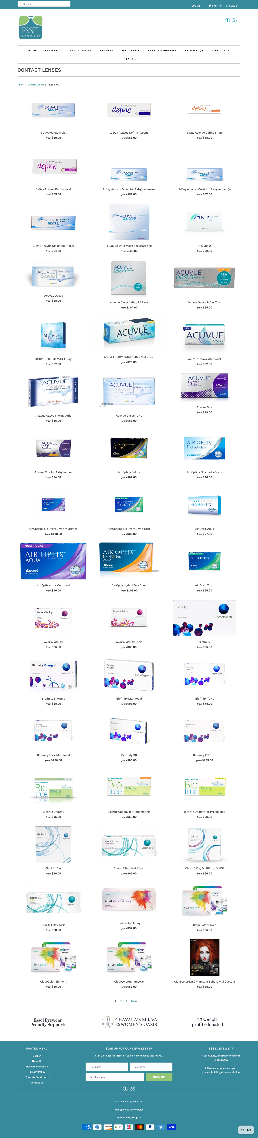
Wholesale (131, 50)
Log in (196, 6)
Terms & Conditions (37, 1077)
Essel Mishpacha (162, 50)
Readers (107, 50)
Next (134, 1001)
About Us (37, 1061)
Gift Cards (221, 50)
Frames (51, 50)
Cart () (216, 6)
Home (32, 50)
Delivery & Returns (37, 1066)
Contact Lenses (79, 50)
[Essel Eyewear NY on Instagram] (234, 20)
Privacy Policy (37, 1071)
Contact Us (129, 59)
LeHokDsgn (136, 1109)
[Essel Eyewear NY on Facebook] (227, 20)
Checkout (232, 6)
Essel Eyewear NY (132, 1101)
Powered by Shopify (129, 1117)
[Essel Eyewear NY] (129, 28)
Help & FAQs (194, 50)
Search (37, 1055)
